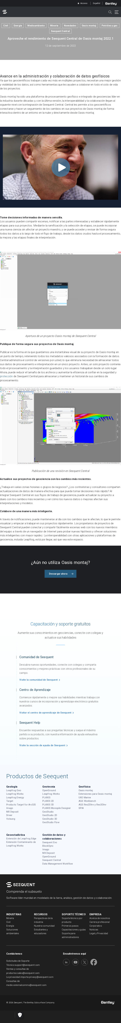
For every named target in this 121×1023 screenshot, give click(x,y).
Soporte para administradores (70, 935)
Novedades (70, 25)
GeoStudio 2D (49, 815)
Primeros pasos (70, 926)
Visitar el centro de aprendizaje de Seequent (45, 712)
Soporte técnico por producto (72, 920)
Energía (18, 25)
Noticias (93, 929)
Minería (54, 25)
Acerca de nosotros (99, 918)
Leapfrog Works (15, 793)
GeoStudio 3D (49, 818)
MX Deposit (12, 811)
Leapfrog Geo (13, 790)
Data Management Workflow (57, 863)
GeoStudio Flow (50, 822)
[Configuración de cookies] (20, 1015)
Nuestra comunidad (44, 926)
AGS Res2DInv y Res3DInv (92, 804)
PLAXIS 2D (48, 801)
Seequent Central (60, 31)
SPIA (81, 808)
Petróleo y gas (110, 25)
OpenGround (49, 790)
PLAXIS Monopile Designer (56, 808)
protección (6, 376)
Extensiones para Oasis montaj (95, 793)
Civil (5, 25)
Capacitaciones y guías (74, 929)
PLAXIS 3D (48, 804)
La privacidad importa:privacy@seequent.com (29, 977)
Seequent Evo (49, 842)
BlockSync (47, 845)
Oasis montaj (89, 25)
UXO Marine (85, 797)
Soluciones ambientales (12, 931)
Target (9, 801)
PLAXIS (46, 797)
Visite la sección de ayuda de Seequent (42, 745)
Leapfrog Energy (15, 797)
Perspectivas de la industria (43, 920)
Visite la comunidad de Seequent (38, 679)
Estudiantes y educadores (41, 931)
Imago (9, 808)
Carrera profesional (99, 922)
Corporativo (95, 926)
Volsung (10, 818)
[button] (60, 574)
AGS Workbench (87, 801)
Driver (9, 815)
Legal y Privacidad (98, 933)
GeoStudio (48, 811)
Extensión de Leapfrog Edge (21, 838)
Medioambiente (35, 25)
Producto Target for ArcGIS (21, 804)
